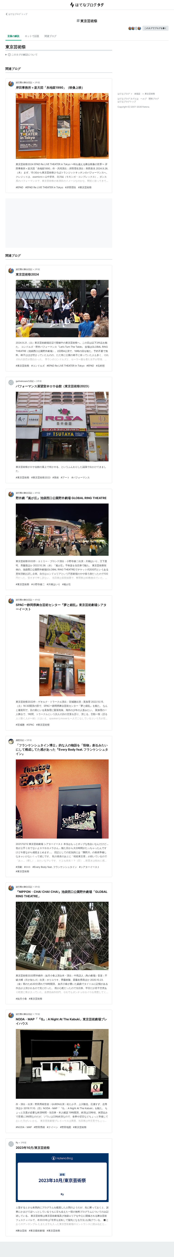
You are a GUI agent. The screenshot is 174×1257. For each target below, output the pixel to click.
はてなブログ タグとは (128, 98)
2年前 (37, 82)
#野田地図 (65, 1127)
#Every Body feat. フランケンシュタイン (54, 866)
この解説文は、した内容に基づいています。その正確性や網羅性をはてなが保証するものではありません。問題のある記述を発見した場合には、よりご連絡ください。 (21, 55)
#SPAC (30, 724)
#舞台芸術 (21, 1230)
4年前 (37, 493)
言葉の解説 (13, 36)
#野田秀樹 (39, 1127)
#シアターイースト (89, 866)
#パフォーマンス (81, 477)
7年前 (37, 1014)
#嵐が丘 (66, 584)
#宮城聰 (20, 724)
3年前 (39, 381)
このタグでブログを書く (155, 28)
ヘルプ (144, 98)
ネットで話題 (32, 36)
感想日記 (20, 740)
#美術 (56, 477)
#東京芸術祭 (85, 187)
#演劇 (19, 866)
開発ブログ (154, 98)
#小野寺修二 (38, 584)
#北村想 (100, 365)
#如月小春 (21, 998)
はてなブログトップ (127, 101)
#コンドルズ (38, 365)
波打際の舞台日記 (24, 82)
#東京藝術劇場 (37, 1230)
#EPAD (19, 187)
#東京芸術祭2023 (40, 477)
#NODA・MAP (24, 1127)
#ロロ (27, 866)
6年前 (37, 887)
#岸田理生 (70, 187)
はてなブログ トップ (17, 14)
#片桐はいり (53, 584)
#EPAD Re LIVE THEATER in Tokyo (44, 187)
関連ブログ (50, 36)
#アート (65, 477)
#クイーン (52, 1127)
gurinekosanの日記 (25, 381)
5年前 (29, 740)
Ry (17, 1142)
